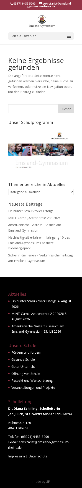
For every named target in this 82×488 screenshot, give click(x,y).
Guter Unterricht (23, 366)
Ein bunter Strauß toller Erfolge (31, 211)
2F (48, 481)
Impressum (16, 456)
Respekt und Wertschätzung (32, 380)
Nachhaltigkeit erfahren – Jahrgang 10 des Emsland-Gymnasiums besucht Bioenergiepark (39, 243)
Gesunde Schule (23, 359)
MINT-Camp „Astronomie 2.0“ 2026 (34, 218)
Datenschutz (37, 456)
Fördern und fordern (26, 352)
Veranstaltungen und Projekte (33, 387)
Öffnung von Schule (25, 373)
